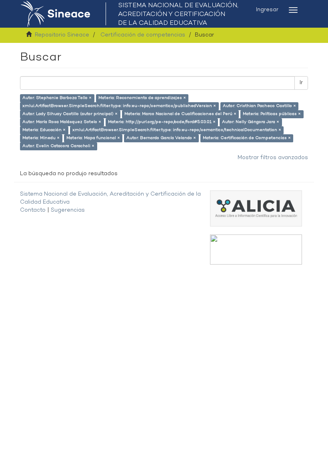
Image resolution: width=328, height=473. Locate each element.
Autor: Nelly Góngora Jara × (250, 122)
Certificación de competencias (142, 35)
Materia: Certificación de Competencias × (247, 138)
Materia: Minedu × (41, 138)
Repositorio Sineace (62, 35)
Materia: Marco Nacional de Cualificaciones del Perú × (180, 114)
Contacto (33, 210)
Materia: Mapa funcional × (93, 138)
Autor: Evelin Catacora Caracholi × (58, 146)
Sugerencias (68, 210)
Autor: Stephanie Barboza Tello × (57, 98)
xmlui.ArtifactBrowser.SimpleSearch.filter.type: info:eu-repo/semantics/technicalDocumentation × (176, 130)
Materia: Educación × (44, 130)
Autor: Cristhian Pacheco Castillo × (259, 106)
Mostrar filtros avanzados (273, 158)
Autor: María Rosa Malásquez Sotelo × (61, 122)
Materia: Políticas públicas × (272, 114)
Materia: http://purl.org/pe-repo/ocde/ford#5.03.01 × (162, 122)
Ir (301, 83)
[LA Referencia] (256, 249)
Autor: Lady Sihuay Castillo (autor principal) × (70, 114)
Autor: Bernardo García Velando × (161, 138)
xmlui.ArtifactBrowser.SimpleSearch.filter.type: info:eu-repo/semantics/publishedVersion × (119, 106)
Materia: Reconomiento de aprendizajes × (142, 98)
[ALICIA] (256, 208)
